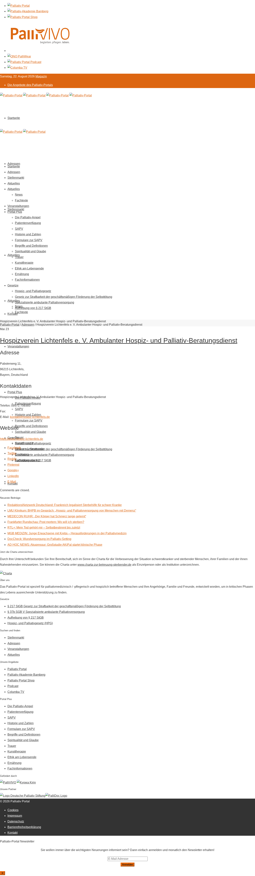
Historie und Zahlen (28, 234)
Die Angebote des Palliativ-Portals (30, 85)
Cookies (12, 810)
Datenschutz (15, 821)
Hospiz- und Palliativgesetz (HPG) (30, 623)
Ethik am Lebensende (29, 268)
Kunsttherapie (24, 262)
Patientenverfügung (28, 223)
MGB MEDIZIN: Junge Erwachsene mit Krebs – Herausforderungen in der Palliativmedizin (67, 533)
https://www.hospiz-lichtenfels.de (21, 439)
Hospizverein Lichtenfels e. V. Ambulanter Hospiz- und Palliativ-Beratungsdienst (118, 340)
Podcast (12, 686)
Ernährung (22, 274)
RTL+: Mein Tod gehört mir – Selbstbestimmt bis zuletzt (43, 527)
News (19, 194)
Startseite (13, 118)
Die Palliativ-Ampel (28, 217)
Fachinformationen (27, 279)
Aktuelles (13, 255)
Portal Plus (14, 392)
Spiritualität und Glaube (30, 431)
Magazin (41, 76)
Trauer (19, 257)
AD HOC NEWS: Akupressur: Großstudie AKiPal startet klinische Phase (54, 544)
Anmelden (127, 864)
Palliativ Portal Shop (21, 680)
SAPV (19, 409)
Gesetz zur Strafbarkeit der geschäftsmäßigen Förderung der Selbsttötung (63, 449)
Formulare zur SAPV (28, 420)
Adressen (13, 172)
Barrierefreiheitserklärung (24, 827)
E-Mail (11, 481)
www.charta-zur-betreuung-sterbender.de (104, 564)
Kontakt (12, 313)
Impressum (14, 815)
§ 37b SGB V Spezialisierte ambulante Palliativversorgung (46, 611)
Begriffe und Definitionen (31, 426)
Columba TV (15, 691)
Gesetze (12, 285)
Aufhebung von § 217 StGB (33, 460)
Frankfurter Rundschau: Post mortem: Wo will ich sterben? (45, 522)
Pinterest (13, 464)
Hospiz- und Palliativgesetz (33, 443)
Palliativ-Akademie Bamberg (26, 674)
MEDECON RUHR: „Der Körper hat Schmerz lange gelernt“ (46, 516)
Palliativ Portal (17, 669)
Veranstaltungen (18, 346)
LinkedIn (13, 476)
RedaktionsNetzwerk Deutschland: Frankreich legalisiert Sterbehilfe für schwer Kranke (64, 505)
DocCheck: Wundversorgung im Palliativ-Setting (39, 538)
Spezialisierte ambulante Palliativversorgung (44, 454)
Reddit (11, 458)
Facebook (14, 447)
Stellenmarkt (15, 209)
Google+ (13, 470)
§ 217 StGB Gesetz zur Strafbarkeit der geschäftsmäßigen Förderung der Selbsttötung (64, 606)
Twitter (11, 453)
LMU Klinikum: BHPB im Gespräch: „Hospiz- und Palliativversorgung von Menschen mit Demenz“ (71, 510)
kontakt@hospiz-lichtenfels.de (30, 417)
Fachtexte (21, 312)
